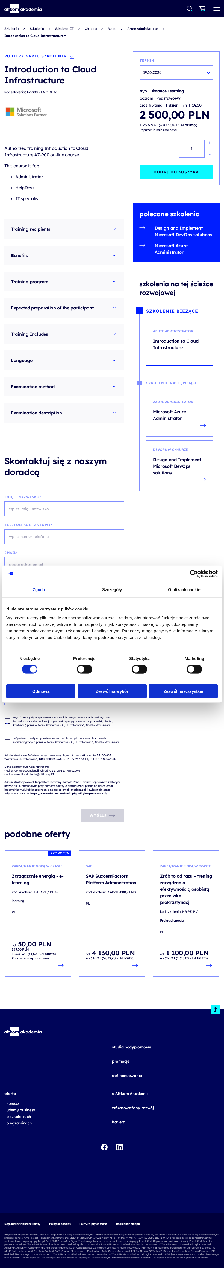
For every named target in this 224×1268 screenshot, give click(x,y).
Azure (112, 29)
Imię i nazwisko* (22, 497)
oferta (10, 1093)
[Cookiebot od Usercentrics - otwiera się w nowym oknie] (194, 574)
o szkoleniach (19, 1116)
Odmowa (40, 691)
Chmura (91, 29)
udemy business (21, 1110)
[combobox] (190, 8)
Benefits (19, 255)
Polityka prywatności (93, 1224)
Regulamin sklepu (128, 1224)
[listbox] (176, 72)
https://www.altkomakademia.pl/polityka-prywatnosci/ (68, 793)
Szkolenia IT (64, 29)
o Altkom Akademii (129, 1093)
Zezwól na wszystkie (183, 691)
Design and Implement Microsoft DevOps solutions (183, 231)
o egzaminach (19, 1123)
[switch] (84, 669)
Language (21, 360)
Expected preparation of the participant (52, 308)
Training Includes (29, 334)
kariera (118, 1122)
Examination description (36, 413)
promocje (120, 1061)
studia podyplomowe (131, 1047)
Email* (11, 553)
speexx (13, 1103)
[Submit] (190, 9)
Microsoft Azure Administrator (171, 249)
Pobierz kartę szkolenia (35, 56)
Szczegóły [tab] (112, 589)
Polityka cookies (60, 1224)
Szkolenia (11, 29)
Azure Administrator (142, 29)
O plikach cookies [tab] (185, 589)
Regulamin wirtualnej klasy (22, 1224)
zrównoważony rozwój (133, 1107)
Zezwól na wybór (112, 691)
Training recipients (30, 229)
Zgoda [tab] (39, 589)
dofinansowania (127, 1075)
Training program (29, 281)
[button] (23, 8)
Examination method (32, 386)
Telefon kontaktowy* (28, 525)
